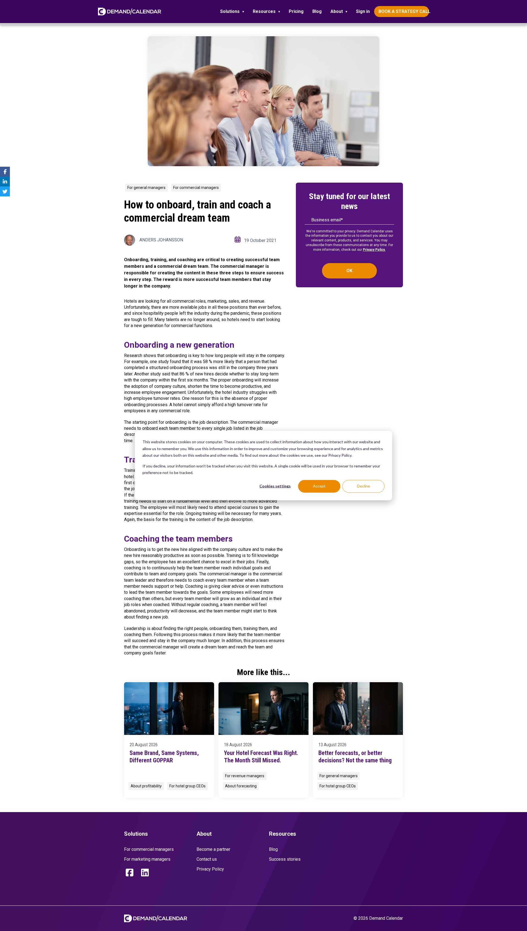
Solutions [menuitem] (230, 11)
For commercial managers (196, 187)
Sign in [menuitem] (363, 11)
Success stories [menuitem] (285, 859)
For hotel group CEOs (187, 786)
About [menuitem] (336, 11)
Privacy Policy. (374, 250)
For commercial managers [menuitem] (149, 849)
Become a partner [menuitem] (213, 849)
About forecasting (241, 786)
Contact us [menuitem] (207, 859)
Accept (319, 486)
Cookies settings (275, 486)
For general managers (146, 187)
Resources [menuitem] (264, 11)
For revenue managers (244, 776)
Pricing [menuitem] (296, 11)
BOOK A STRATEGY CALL (404, 11)
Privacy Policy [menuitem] (210, 869)
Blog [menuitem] (317, 11)
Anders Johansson (161, 239)
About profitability (146, 786)
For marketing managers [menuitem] (147, 859)
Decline (363, 486)
